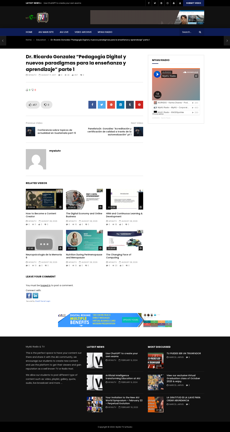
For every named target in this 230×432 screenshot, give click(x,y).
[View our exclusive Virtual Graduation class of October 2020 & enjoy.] (156, 382)
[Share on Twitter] (102, 105)
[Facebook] (149, 3)
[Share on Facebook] (92, 105)
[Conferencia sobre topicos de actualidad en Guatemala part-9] (3, 40)
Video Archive (83, 32)
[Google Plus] (161, 3)
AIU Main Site (46, 32)
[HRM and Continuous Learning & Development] (124, 199)
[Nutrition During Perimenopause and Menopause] (84, 240)
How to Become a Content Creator (41, 215)
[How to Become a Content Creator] (44, 199)
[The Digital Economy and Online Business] (84, 199)
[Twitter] (155, 3)
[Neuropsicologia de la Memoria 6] (44, 240)
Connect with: (33, 290)
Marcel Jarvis (176, 357)
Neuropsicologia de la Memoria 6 (44, 256)
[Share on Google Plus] (111, 105)
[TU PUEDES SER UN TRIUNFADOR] (156, 360)
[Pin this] (139, 105)
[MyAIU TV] (37, 17)
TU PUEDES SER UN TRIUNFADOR (184, 353)
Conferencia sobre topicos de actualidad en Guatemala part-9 (57, 131)
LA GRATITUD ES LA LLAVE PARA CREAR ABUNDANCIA (183, 399)
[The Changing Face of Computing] (124, 240)
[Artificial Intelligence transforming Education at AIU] (94, 382)
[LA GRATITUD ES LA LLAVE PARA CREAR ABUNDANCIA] (156, 404)
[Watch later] (167, 3)
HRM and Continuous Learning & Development (124, 215)
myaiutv (32, 75)
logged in (46, 285)
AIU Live (64, 32)
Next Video (137, 123)
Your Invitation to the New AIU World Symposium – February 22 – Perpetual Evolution (124, 400)
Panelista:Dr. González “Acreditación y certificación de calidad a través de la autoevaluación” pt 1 (109, 131)
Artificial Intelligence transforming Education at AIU (123, 377)
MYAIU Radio (105, 32)
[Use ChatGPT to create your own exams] (94, 360)
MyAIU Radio (166, 118)
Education (41, 39)
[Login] (180, 3)
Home (29, 32)
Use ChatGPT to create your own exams (62, 3)
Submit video (193, 3)
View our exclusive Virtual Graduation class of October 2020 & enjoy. (183, 378)
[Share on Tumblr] (130, 105)
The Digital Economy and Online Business (84, 215)
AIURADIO (156, 118)
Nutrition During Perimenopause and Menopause (84, 256)
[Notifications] (174, 3)
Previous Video (34, 123)
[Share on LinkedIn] (120, 105)
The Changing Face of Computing (118, 256)
